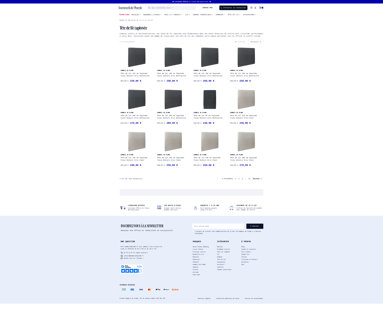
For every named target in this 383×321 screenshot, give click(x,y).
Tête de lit (221, 259)
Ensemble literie (223, 249)
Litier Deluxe (198, 249)
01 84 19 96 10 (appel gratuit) (136, 252)
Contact (244, 257)
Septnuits (196, 259)
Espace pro (208, 8)
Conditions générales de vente (227, 298)
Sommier (220, 257)
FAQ (242, 264)
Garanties (245, 262)
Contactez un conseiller (233, 8)
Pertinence (256, 42)
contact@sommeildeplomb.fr (134, 256)
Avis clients (246, 252)
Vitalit (195, 269)
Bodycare (196, 257)
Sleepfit (196, 262)
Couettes (220, 267)
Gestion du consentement (254, 298)
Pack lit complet (223, 252)
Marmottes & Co (198, 254)
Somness (195, 267)
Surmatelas (221, 262)
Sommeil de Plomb (199, 264)
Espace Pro (245, 254)
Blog (243, 247)
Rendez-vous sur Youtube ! (134, 258)
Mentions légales (204, 298)
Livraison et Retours (249, 259)
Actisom (195, 272)
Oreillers (220, 264)
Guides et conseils (248, 249)
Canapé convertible (224, 269)
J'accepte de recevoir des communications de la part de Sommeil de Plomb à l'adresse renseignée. (228, 232)
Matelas (220, 247)
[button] (255, 7)
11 (249, 179)
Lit (218, 254)
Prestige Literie (199, 252)
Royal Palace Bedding (201, 247)
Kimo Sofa (196, 275)
